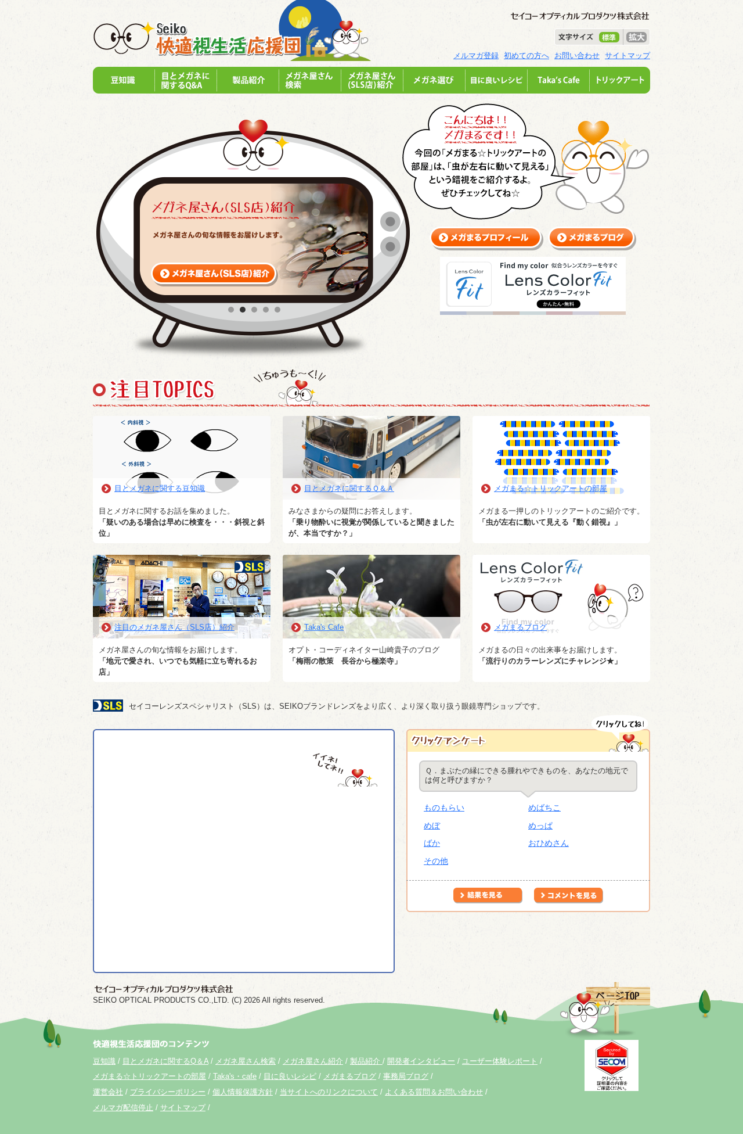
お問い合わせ (577, 55)
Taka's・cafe (235, 1076)
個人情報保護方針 (242, 1092)
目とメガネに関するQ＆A (165, 1061)
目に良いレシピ (290, 1076)
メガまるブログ (520, 627)
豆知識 (104, 1061)
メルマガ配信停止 (123, 1107)
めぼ (432, 825)
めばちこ (544, 807)
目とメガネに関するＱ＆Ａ (349, 488)
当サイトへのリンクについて (329, 1092)
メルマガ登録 (476, 55)
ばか (432, 843)
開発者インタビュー (421, 1061)
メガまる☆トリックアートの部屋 (550, 488)
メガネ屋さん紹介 (313, 1061)
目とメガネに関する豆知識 (159, 488)
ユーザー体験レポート (500, 1061)
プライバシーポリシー (167, 1092)
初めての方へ (526, 55)
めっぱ (540, 825)
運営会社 (108, 1092)
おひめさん (548, 843)
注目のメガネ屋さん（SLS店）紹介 (174, 627)
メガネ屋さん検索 (245, 1061)
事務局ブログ (405, 1076)
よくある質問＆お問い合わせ (434, 1092)
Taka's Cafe (324, 627)
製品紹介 (366, 1061)
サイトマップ (627, 55)
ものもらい (444, 807)
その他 (436, 861)
